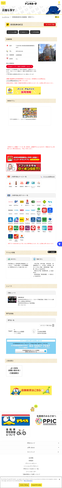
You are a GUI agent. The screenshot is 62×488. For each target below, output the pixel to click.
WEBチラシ (25, 32)
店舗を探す (31, 390)
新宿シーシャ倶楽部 (19, 331)
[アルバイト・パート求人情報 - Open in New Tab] (23, 91)
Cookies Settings (24, 485)
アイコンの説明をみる (49, 176)
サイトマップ (31, 452)
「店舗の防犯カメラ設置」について (31, 474)
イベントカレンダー (31, 471)
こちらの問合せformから (12, 80)
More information (28, 480)
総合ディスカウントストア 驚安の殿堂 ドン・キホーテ (31, 3)
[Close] (59, 479)
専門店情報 (36, 32)
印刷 (58, 17)
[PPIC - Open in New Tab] (46, 424)
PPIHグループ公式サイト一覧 (31, 468)
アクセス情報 (13, 32)
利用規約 (31, 460)
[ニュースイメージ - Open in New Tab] (12, 302)
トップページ (5, 17)
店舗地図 (52, 252)
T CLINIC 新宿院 (41, 331)
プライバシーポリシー (31, 463)
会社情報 (31, 458)
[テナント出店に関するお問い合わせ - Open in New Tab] (31, 353)
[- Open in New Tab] (23, 161)
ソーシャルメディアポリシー (31, 466)
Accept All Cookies (36, 485)
